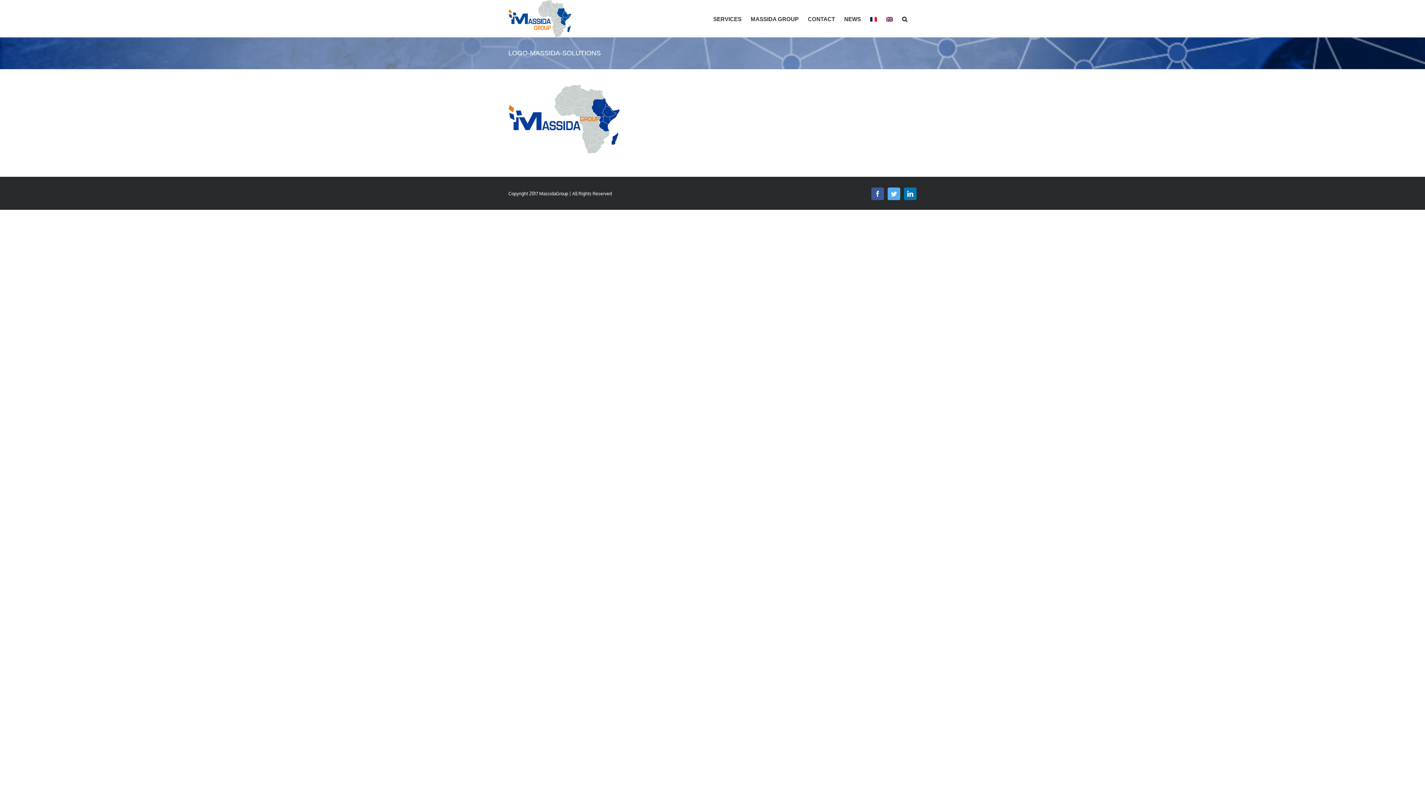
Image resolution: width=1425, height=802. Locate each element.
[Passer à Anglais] (889, 18)
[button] (904, 18)
